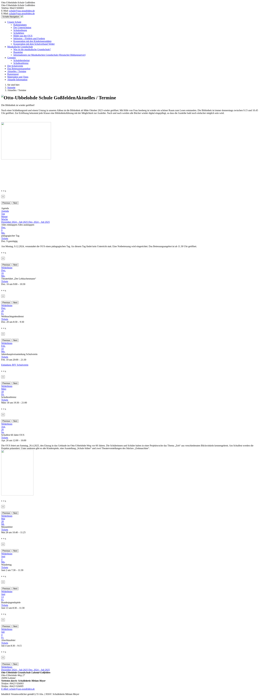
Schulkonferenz (20, 63)
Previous (6, 203)
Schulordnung (20, 30)
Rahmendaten (20, 24)
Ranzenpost (13, 74)
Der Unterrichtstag (22, 27)
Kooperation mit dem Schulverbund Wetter (34, 44)
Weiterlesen (6, 267)
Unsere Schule (14, 22)
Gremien (11, 57)
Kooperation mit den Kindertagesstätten (32, 41)
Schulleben (18, 33)
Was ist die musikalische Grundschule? (32, 49)
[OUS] (22, 16)
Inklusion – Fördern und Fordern (29, 38)
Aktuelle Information (17, 79)
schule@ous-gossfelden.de (22, 10)
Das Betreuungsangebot (18, 68)
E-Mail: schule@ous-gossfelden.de (18, 689)
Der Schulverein (15, 66)
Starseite (11, 87)
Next (15, 203)
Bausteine (18, 52)
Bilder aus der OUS (22, 35)
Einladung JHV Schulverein (14, 365)
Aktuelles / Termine (16, 71)
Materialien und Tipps (17, 77)
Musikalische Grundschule (20, 46)
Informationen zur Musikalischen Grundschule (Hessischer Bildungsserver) (49, 55)
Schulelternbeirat (21, 60)
